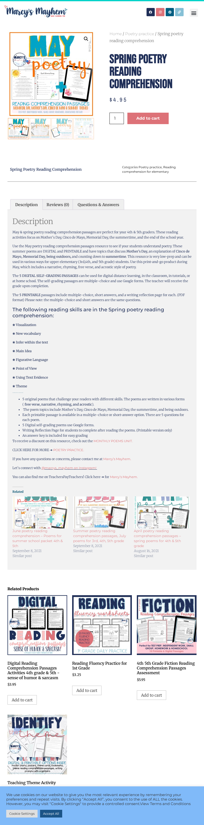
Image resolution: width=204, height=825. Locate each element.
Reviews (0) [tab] (58, 204)
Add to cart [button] (22, 699)
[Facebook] (151, 12)
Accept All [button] (51, 814)
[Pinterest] (170, 12)
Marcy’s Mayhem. (117, 459)
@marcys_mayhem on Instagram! (69, 468)
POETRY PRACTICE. (69, 450)
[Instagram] (160, 12)
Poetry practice (139, 33)
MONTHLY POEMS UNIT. (113, 441)
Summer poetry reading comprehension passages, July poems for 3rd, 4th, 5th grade (99, 536)
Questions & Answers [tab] (98, 204)
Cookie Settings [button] (22, 814)
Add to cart (148, 118)
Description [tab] (26, 204)
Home (115, 33)
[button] (194, 13)
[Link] (179, 12)
